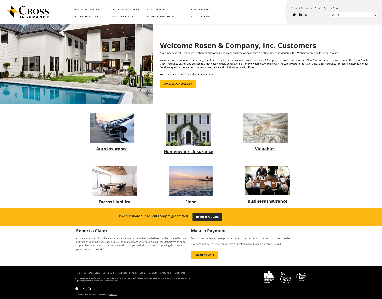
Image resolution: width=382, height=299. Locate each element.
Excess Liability (114, 202)
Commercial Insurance (124, 9)
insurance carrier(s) (93, 249)
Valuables (265, 148)
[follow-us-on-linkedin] (300, 15)
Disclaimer (180, 272)
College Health (200, 9)
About (294, 8)
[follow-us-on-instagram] (306, 15)
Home (79, 272)
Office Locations (305, 8)
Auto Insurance (112, 148)
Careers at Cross (331, 8)
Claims (143, 272)
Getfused (113, 294)
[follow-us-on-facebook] (294, 15)
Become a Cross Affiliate (161, 16)
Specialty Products (85, 16)
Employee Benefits (157, 9)
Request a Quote (200, 16)
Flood (191, 202)
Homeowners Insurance (188, 151)
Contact (318, 8)
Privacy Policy (165, 272)
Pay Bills (133, 272)
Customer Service (121, 16)
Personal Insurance (85, 9)
